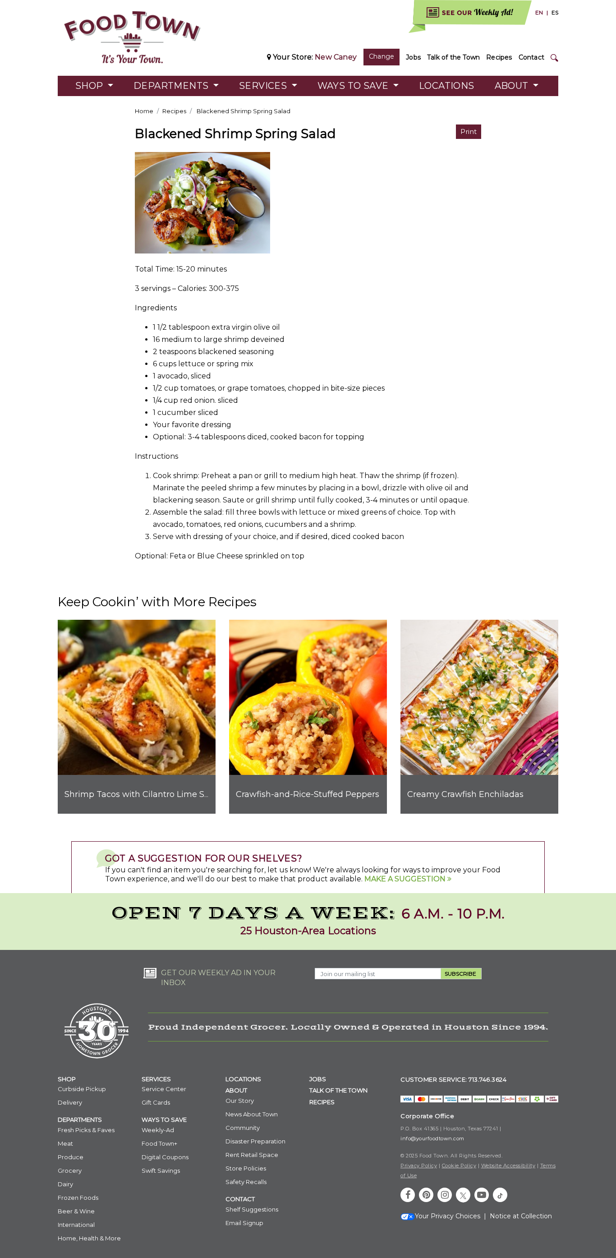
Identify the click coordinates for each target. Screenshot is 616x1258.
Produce (70, 1157)
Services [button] (264, 85)
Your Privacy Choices (447, 1216)
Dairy (65, 1184)
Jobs (413, 57)
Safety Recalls (246, 1181)
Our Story (239, 1100)
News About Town (251, 1114)
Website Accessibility (508, 1165)
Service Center (164, 1088)
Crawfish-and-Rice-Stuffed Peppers (307, 794)
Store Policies (245, 1168)
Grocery (70, 1170)
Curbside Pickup (82, 1088)
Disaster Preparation (255, 1141)
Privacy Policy (418, 1165)
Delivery (70, 1102)
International (76, 1224)
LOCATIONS (243, 1079)
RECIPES (322, 1102)
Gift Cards (156, 1102)
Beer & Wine (76, 1211)
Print (468, 131)
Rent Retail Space (251, 1154)
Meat (65, 1143)
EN (539, 12)
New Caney (336, 57)
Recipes (499, 57)
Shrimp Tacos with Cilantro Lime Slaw (141, 794)
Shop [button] (90, 85)
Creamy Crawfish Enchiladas (465, 794)
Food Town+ (159, 1143)
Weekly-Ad (158, 1130)
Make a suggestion (405, 879)
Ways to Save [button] (354, 85)
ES (555, 12)
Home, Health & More (89, 1238)
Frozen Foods (78, 1197)
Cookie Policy (459, 1165)
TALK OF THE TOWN (338, 1090)
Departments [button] (172, 85)
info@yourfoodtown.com (432, 1138)
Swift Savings (161, 1170)
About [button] (513, 85)
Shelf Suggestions (251, 1209)
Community (242, 1127)
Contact (531, 57)
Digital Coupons (165, 1157)
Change (381, 56)
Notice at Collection (521, 1216)
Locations (446, 85)
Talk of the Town (453, 57)
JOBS (317, 1079)
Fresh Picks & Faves (86, 1130)
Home (144, 111)
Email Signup (244, 1222)
